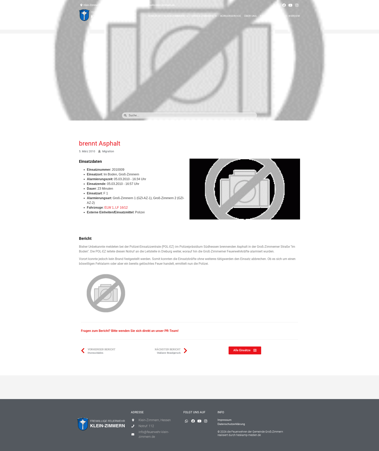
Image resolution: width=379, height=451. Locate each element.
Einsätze (154, 15)
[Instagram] (297, 5)
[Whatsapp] (277, 5)
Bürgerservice (230, 15)
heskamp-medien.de (248, 435)
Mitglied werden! (287, 15)
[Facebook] (284, 5)
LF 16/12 (121, 207)
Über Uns (250, 15)
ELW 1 (109, 207)
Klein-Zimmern (174, 15)
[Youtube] (290, 5)
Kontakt (266, 15)
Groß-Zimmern (202, 15)
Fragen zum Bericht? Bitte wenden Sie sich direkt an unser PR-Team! (129, 331)
